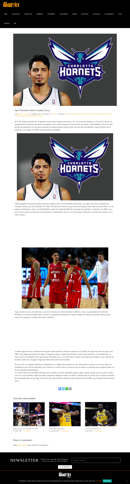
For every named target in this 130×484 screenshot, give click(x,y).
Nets (40, 116)
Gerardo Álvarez (23, 114)
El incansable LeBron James (57, 428)
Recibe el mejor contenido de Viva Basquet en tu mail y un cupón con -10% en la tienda (54, 460)
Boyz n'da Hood (70, 114)
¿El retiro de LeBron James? (92, 428)
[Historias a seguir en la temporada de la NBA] (29, 414)
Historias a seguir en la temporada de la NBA (25, 428)
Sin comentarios (27, 431)
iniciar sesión (23, 445)
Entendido (107, 481)
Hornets (23, 116)
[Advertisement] (65, 232)
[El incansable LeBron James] (65, 414)
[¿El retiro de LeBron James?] (101, 414)
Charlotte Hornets (98, 114)
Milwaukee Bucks (33, 116)
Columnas (53, 114)
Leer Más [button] (99, 481)
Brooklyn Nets (81, 114)
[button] (15, 23)
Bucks (89, 114)
